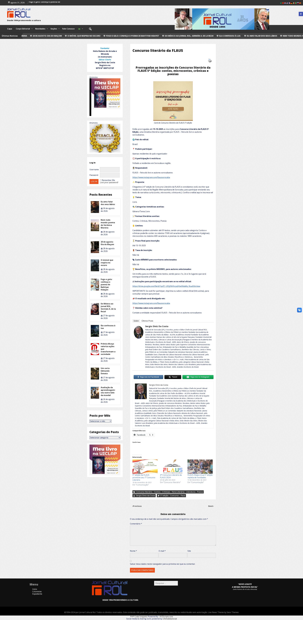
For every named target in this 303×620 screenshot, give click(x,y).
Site (189, 551)
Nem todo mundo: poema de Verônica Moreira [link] (243, 36)
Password (93, 175)
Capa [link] (9, 28)
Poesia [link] (200, 492)
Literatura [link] (190, 492)
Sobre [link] (136, 321)
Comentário (136, 523)
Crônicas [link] (166, 492)
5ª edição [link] (164, 495)
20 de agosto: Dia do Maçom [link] (107, 243)
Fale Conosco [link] (68, 28)
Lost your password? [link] (109, 182)
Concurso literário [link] (144, 492)
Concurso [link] (174, 495)
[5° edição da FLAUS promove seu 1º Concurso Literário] (145, 466)
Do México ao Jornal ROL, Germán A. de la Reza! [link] (126, 36)
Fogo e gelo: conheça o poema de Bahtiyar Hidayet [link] (69, 36)
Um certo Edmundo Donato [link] (105, 371)
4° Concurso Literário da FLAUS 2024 (171, 476)
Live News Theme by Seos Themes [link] (223, 612)
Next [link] (211, 506)
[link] (301, 14)
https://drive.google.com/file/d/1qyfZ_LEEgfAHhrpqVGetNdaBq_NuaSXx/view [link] (166, 286)
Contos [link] (157, 492)
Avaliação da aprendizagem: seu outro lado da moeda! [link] (108, 391)
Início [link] (34, 589)
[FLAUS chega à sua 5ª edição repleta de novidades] (200, 466)
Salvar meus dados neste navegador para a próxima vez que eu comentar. (162, 564)
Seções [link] (54, 28)
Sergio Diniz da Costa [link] (156, 326)
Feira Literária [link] (178, 492)
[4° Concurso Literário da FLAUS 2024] (172, 466)
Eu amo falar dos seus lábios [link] (198, 36)
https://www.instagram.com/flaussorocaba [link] (151, 177)
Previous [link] (137, 506)
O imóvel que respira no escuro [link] (107, 263)
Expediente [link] (37, 594)
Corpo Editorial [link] (23, 28)
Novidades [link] (40, 28)
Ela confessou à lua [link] (166, 36)
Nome (133, 551)
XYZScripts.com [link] (166, 616)
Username (94, 169)
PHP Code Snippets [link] (138, 616)
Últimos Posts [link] (147, 321)
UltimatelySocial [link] (170, 618)
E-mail (162, 551)
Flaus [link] (183, 495)
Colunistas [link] (37, 591)
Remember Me (108, 180)
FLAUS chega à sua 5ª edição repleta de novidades (200, 476)
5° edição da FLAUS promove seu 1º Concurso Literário (143, 477)
